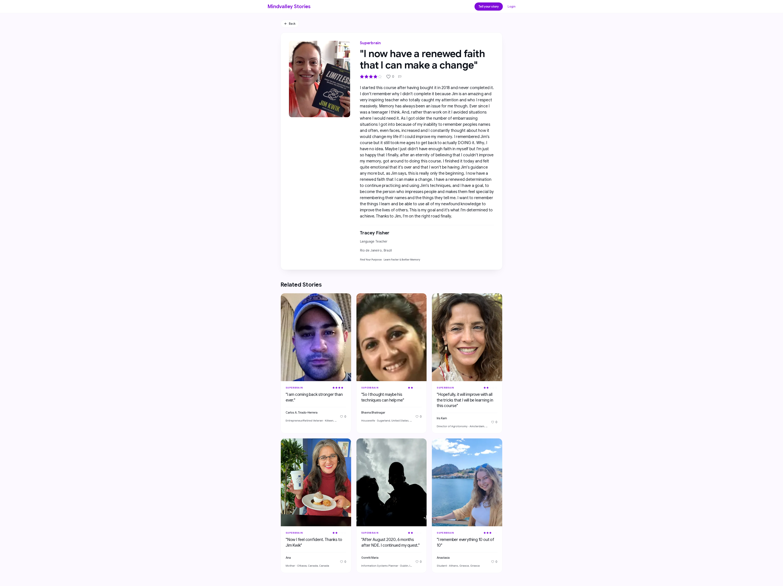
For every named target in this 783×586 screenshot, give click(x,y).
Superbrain (370, 43)
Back (292, 23)
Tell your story (489, 6)
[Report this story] (399, 76)
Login (511, 6)
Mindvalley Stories (289, 6)
